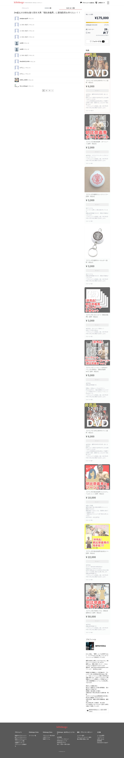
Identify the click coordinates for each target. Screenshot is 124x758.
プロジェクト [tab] (25, 8)
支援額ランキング (19, 742)
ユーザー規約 (80, 735)
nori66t (21, 43)
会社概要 (59, 737)
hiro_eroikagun (24, 86)
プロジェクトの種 (19, 741)
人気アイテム (46, 737)
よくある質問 (100, 735)
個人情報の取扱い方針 (83, 739)
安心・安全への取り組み (63, 744)
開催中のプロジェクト (21, 735)
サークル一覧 (32, 735)
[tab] (48, 8)
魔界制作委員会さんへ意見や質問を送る (98, 710)
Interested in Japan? (102, 742)
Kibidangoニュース (62, 740)
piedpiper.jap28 (24, 18)
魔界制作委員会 (100, 646)
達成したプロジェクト (21, 739)
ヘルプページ (100, 737)
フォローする (98, 41)
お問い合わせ (100, 739)
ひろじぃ (22, 67)
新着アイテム (46, 739)
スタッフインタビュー (63, 739)
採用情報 (99, 741)
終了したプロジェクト (21, 737)
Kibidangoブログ (61, 742)
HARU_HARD (24, 80)
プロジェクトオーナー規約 (84, 737)
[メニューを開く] (108, 2)
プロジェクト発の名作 (49, 735)
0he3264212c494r (25, 61)
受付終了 (97, 90)
